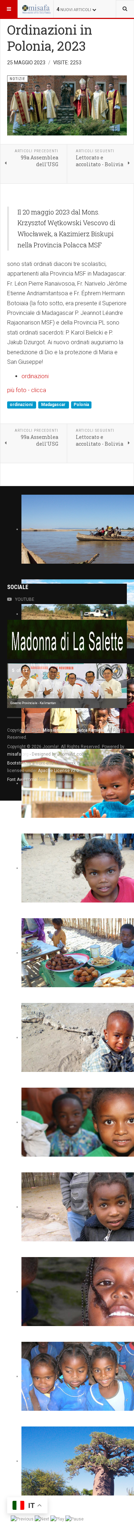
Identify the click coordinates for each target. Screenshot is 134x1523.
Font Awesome (22, 779)
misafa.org (18, 754)
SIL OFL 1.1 (88, 779)
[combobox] (125, 9)
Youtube (24, 599)
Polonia (81, 404)
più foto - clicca (26, 390)
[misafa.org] (36, 9)
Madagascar (53, 404)
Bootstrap (16, 763)
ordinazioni (35, 376)
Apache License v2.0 (58, 770)
